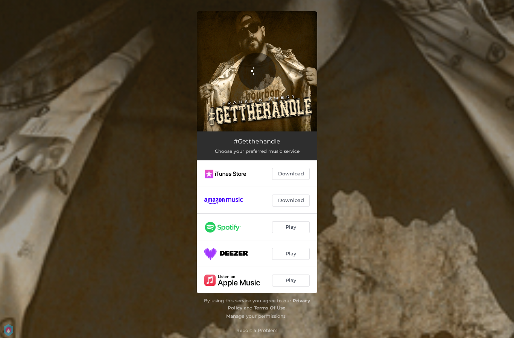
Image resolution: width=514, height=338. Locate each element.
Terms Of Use (270, 308)
